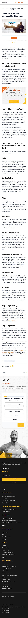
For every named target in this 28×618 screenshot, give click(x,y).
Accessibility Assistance (8, 554)
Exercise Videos (6, 579)
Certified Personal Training (8, 496)
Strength (7, 8)
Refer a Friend (5, 570)
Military (4, 539)
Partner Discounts (6, 586)
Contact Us (5, 532)
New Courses (6, 515)
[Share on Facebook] (12, 42)
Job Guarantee (5, 550)
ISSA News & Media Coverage (9, 575)
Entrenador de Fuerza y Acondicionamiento (13, 522)
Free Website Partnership (8, 582)
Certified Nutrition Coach (8, 500)
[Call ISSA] (16, 2)
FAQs (3, 534)
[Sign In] (19, 2)
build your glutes (11, 320)
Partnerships (5, 584)
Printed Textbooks (6, 536)
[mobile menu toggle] (25, 2)
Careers (4, 577)
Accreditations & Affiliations (9, 566)
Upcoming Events (6, 568)
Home (3, 8)
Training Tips (12, 360)
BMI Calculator (6, 573)
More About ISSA (7, 560)
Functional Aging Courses (8, 518)
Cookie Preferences (6, 610)
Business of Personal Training (9, 520)
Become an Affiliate (7, 588)
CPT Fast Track (6, 511)
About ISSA (5, 564)
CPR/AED (4, 498)
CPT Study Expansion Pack (8, 509)
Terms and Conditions (7, 552)
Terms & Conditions (6, 612)
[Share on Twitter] (14, 42)
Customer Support (7, 529)
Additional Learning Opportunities (12, 506)
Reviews (4, 542)
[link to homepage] (4, 2)
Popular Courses (7, 492)
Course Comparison (7, 502)
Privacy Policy (5, 548)
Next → (21, 424)
